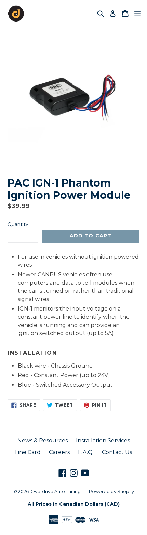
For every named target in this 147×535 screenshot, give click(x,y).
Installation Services (103, 440)
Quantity (18, 224)
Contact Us (117, 452)
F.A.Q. (86, 452)
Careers (59, 452)
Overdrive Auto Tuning (56, 491)
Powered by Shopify (111, 491)
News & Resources (42, 440)
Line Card (28, 452)
